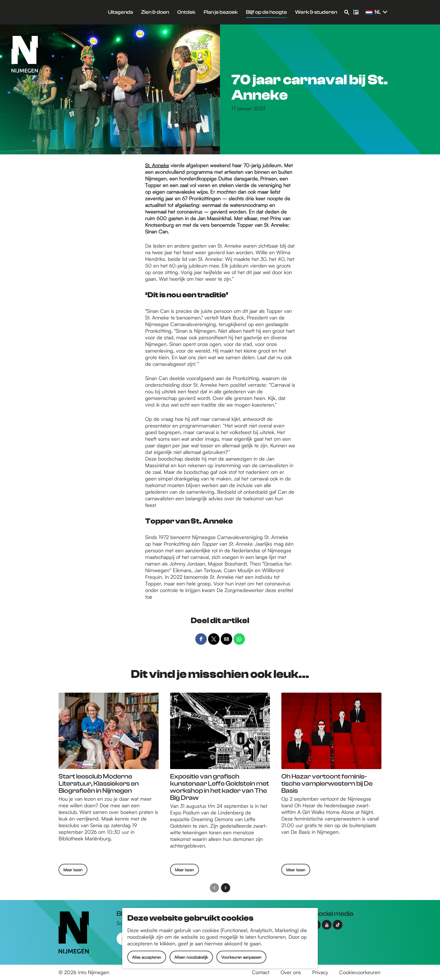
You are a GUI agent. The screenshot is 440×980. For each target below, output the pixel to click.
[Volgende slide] (225, 887)
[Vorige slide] (214, 887)
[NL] (369, 12)
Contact (260, 972)
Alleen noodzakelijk (191, 957)
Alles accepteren (146, 957)
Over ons (291, 972)
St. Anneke (157, 165)
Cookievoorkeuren (359, 972)
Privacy (320, 972)
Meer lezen (72, 871)
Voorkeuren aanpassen (241, 957)
